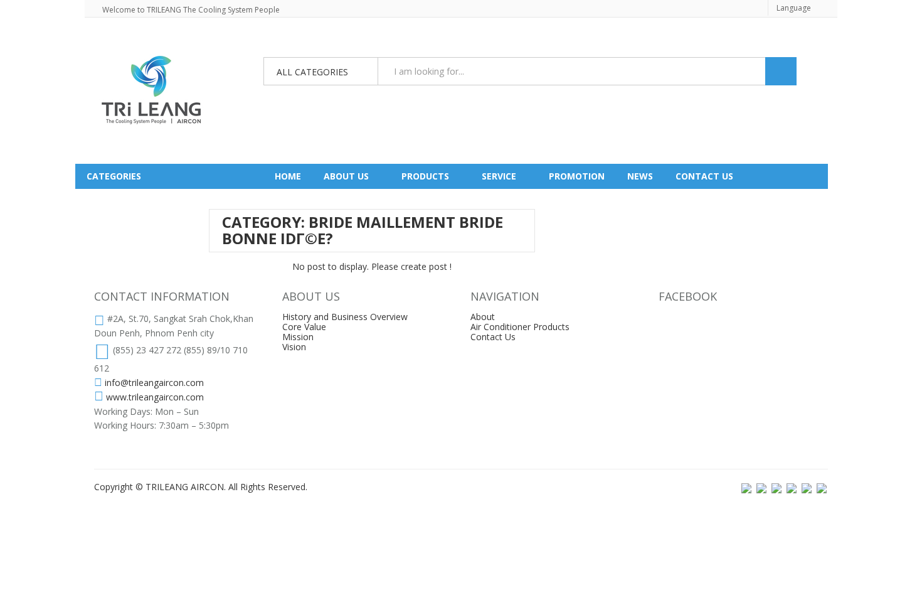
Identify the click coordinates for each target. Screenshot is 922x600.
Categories (114, 176)
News (640, 176)
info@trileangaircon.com (154, 382)
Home (288, 176)
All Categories (312, 72)
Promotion (577, 176)
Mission (298, 337)
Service (499, 176)
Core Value (304, 327)
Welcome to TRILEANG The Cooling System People (191, 9)
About (482, 317)
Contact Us (493, 337)
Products (425, 176)
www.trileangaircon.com (155, 397)
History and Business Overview (345, 317)
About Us (346, 176)
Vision (294, 347)
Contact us (704, 176)
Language (793, 8)
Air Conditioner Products (520, 327)
